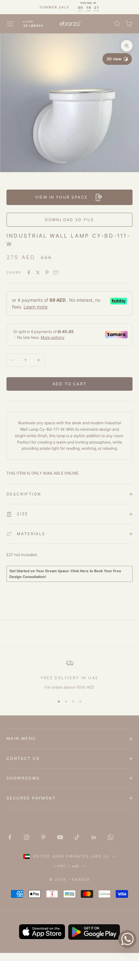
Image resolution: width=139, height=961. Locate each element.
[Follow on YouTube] (60, 837)
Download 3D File (69, 219)
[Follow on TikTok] (77, 837)
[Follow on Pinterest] (43, 837)
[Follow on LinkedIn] (94, 837)
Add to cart (69, 383)
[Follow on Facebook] (9, 837)
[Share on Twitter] (37, 272)
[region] (69, 674)
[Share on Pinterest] (46, 272)
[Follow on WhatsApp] (110, 837)
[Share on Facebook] (28, 272)
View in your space (61, 197)
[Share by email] (56, 272)
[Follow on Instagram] (26, 837)
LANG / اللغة (66, 866)
